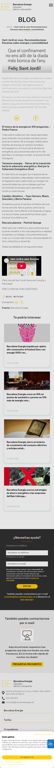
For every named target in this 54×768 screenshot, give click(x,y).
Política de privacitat (43, 734)
